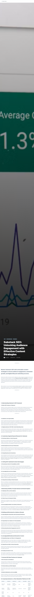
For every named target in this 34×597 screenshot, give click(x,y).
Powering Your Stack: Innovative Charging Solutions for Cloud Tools (16, 431)
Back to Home (4, 1)
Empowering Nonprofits (14, 532)
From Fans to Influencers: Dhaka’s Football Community (20, 509)
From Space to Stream (20, 554)
